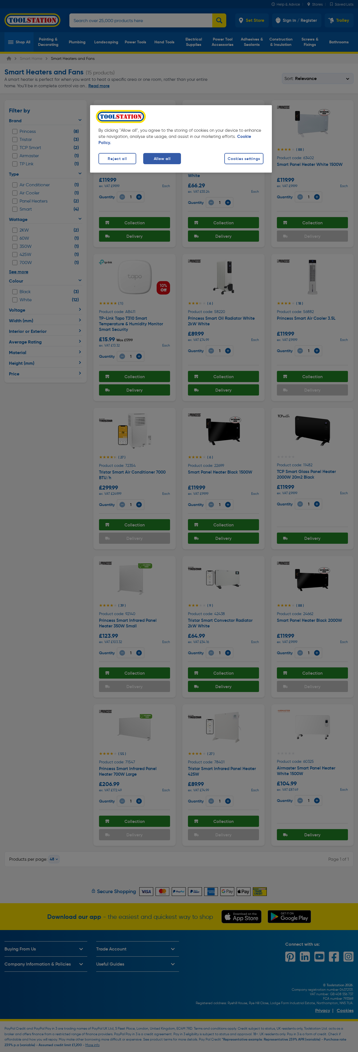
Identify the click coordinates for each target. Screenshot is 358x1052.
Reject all (117, 158)
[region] (181, 139)
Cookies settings (244, 158)
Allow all (162, 158)
